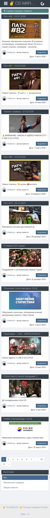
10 (41, 459)
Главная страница (14, 11)
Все (5, 477)
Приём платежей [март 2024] (17, 419)
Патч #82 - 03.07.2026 (14, 16)
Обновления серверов (13, 482)
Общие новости (10, 487)
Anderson (11, 52)
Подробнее (41, 52)
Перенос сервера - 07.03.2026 (18, 112)
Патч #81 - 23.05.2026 (14, 66)
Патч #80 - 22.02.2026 (14, 157)
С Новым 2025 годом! (14, 246)
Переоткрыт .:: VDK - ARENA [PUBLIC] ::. (22, 334)
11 (4, 464)
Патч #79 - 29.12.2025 (14, 203)
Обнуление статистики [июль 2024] (20, 289)
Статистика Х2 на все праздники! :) (20, 376)
